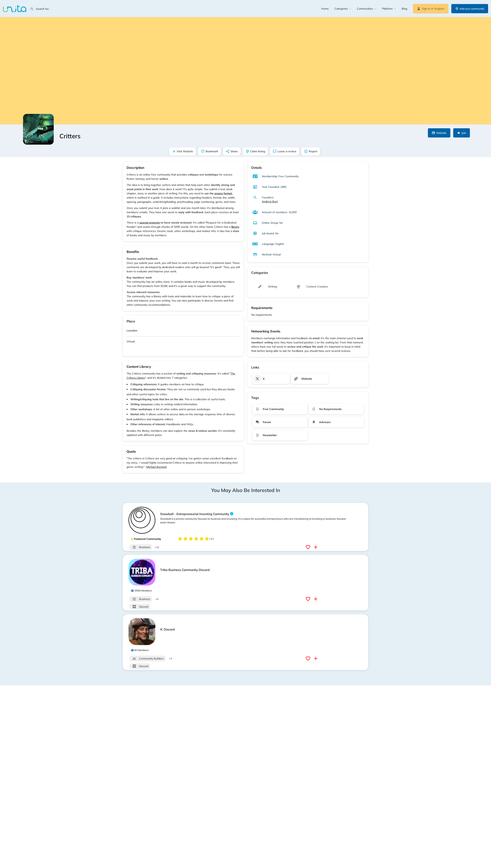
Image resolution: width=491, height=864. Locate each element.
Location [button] (132, 330)
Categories (341, 8)
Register (439, 8)
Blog (404, 8)
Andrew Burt (270, 201)
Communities (365, 8)
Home (325, 8)
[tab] (183, 331)
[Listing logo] (38, 129)
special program (149, 222)
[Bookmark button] (308, 547)
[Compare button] (316, 547)
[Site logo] (15, 8)
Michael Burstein (156, 467)
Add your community (472, 8)
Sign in (426, 8)
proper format (223, 193)
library (235, 227)
